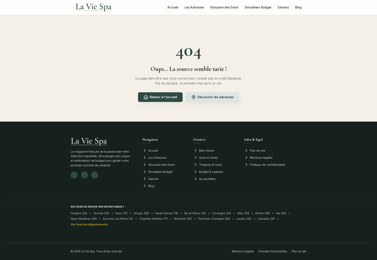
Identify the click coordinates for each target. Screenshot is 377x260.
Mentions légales (261, 157)
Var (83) (281, 213)
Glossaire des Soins (224, 7)
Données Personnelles (273, 251)
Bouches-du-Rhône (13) (118, 218)
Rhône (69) (262, 213)
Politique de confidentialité (267, 164)
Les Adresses (194, 7)
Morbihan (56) (183, 218)
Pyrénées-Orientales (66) (214, 218)
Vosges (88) (141, 213)
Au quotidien (207, 178)
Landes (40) (243, 218)
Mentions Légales (243, 251)
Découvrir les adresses (216, 97)
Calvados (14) (266, 218)
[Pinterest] (94, 175)
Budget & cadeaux (211, 171)
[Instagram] (74, 175)
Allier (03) (243, 213)
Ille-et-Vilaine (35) (195, 213)
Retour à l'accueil (163, 97)
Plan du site (257, 150)
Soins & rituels (208, 157)
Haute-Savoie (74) (166, 213)
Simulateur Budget (258, 7)
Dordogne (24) (221, 213)
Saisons (283, 7)
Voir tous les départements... (90, 224)
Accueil (172, 7)
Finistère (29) (79, 213)
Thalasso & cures (210, 164)
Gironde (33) (101, 213)
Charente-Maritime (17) (153, 218)
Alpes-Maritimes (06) (84, 218)
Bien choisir (206, 150)
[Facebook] (84, 175)
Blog (298, 7)
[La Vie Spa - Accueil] (93, 7)
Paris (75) (121, 213)
